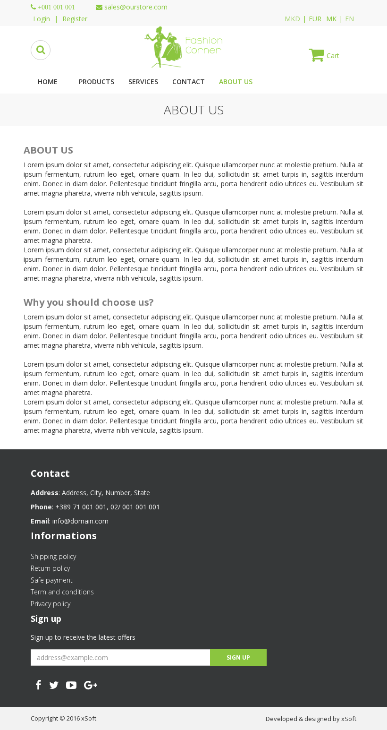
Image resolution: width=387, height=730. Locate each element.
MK (331, 18)
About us (235, 81)
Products (96, 81)
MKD (292, 18)
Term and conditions (62, 591)
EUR (315, 18)
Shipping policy (53, 556)
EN (349, 18)
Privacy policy (50, 603)
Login (41, 18)
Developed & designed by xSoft (311, 718)
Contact (188, 81)
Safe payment (52, 579)
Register (74, 18)
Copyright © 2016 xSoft (63, 718)
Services (143, 81)
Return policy (50, 568)
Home (48, 81)
